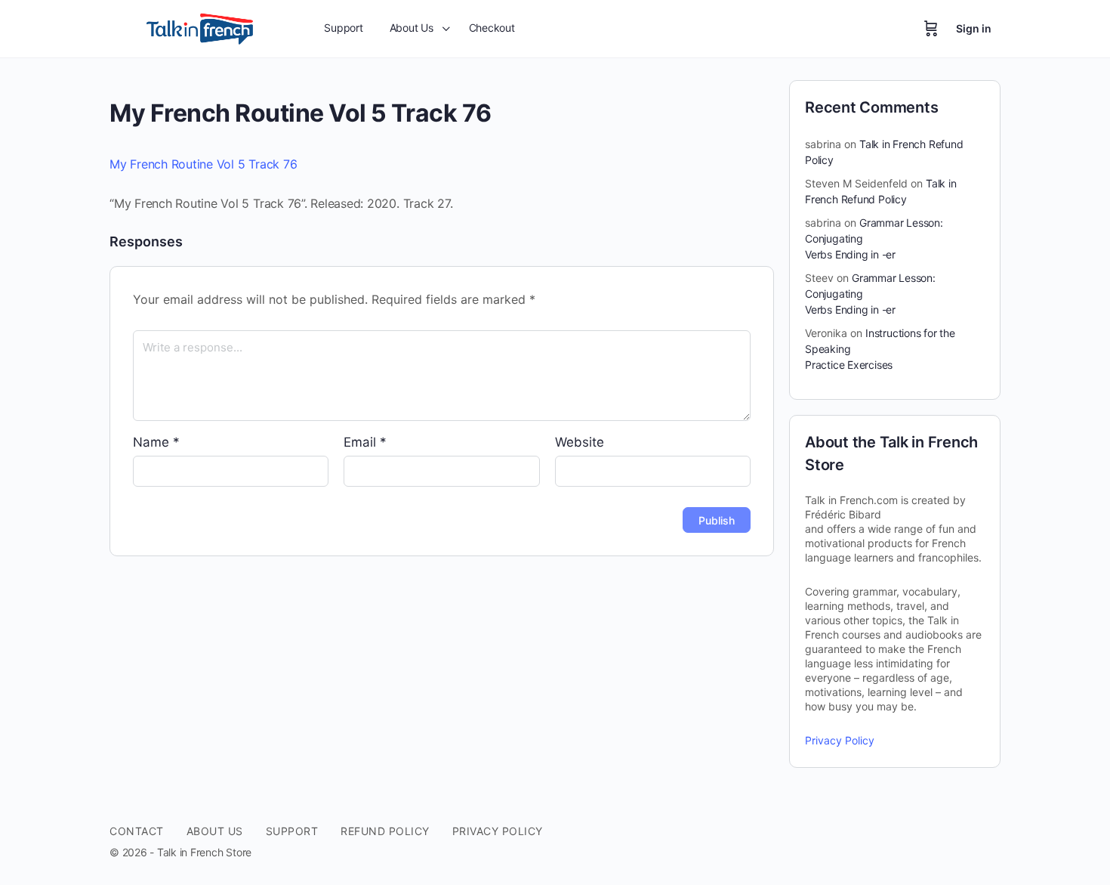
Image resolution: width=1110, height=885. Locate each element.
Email (365, 442)
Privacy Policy (839, 740)
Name (156, 442)
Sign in (973, 28)
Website (579, 442)
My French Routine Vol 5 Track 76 (203, 164)
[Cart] (931, 28)
